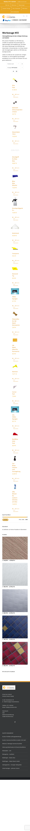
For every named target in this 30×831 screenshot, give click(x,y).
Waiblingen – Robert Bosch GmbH (11, 761)
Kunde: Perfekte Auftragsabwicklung (11, 736)
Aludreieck (15, 233)
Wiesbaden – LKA (6, 750)
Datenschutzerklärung (8, 714)
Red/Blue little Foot (15, 441)
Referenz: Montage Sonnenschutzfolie (12, 743)
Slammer (15, 371)
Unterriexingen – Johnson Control (10, 768)
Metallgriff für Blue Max (15, 159)
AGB (3, 713)
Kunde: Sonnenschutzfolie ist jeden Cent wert (14, 740)
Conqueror (15, 253)
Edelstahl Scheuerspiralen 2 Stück (17, 110)
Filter (5, 519)
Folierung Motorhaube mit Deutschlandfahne (14, 747)
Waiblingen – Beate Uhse (8, 757)
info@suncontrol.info (22, 1)
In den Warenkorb (14, 96)
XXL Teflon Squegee (15, 417)
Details (17, 94)
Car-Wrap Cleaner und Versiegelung (16, 467)
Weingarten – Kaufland (8, 754)
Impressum (5, 711)
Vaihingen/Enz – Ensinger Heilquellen (12, 765)
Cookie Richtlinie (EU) (7, 716)
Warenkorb (16, 12)
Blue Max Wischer (14, 183)
